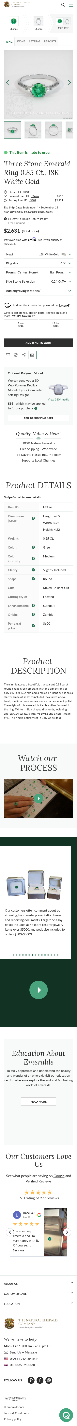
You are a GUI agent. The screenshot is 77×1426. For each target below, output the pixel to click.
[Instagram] (49, 1380)
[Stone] (14, 21)
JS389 (32, 200)
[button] (69, 82)
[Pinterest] (31, 1380)
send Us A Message (23, 1352)
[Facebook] (40, 1380)
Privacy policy (13, 1419)
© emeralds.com (14, 1407)
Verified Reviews (39, 1181)
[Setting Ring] (38, 21)
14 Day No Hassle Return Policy (28, 218)
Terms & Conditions (16, 1413)
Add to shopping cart (38, 418)
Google (59, 1176)
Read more (43, 1102)
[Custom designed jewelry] (63, 21)
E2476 (35, 196)
